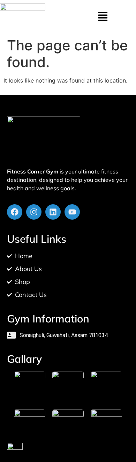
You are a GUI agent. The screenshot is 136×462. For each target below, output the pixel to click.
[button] (103, 17)
